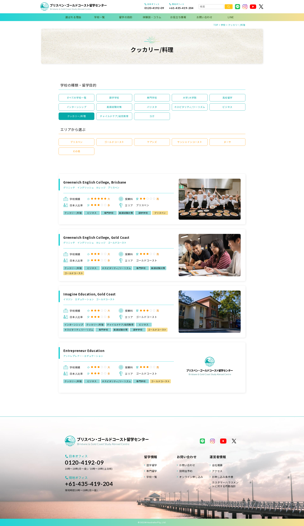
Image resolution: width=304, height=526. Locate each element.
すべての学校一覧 (76, 97)
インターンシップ (76, 107)
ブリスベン (76, 142)
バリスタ (152, 107)
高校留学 (227, 97)
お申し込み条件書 (222, 477)
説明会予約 (186, 471)
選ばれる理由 (73, 17)
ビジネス (227, 107)
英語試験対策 (114, 107)
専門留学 (151, 471)
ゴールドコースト (114, 142)
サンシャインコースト (189, 142)
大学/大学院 (189, 97)
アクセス (217, 471)
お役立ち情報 (178, 17)
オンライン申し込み (191, 477)
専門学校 (152, 97)
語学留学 (151, 465)
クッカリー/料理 (76, 116)
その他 (76, 151)
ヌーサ (227, 142)
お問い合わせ (204, 17)
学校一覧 (99, 17)
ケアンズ (152, 142)
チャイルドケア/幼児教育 (114, 116)
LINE (231, 17)
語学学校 (114, 97)
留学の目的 (125, 17)
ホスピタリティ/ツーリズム (189, 107)
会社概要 (217, 465)
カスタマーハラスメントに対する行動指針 (225, 484)
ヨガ (152, 116)
